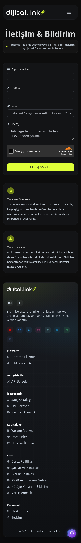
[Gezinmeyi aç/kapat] (69, 12)
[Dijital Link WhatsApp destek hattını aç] (67, 330)
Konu (14, 106)
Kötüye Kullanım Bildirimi (30, 486)
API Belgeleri (20, 381)
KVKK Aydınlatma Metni (28, 480)
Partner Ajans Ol (23, 412)
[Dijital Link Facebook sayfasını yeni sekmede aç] (19, 330)
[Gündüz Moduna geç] (20, 303)
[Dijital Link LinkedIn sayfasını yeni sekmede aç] (57, 330)
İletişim (16, 517)
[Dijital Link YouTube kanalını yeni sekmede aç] (10, 330)
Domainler (19, 437)
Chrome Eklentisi (23, 357)
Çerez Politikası (22, 461)
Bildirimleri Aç (21, 363)
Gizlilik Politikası (23, 474)
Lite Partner (20, 406)
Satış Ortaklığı (21, 400)
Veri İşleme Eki (22, 493)
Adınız (15, 87)
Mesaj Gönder (40, 167)
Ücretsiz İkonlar (22, 443)
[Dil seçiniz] (10, 303)
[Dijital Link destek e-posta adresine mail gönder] (10, 339)
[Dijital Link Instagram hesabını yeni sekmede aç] (38, 330)
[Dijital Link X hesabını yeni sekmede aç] (29, 330)
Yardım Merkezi (22, 430)
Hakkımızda (19, 511)
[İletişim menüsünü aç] (72, 534)
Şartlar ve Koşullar (25, 468)
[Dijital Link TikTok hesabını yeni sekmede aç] (48, 330)
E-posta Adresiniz (23, 69)
